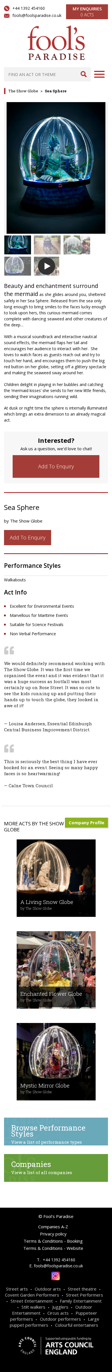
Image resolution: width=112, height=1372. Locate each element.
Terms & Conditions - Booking (53, 1241)
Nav (99, 74)
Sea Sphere (56, 90)
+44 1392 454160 (28, 8)
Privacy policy (53, 1234)
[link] (56, 466)
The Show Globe (23, 90)
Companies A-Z (53, 1226)
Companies (41, 1167)
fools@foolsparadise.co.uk (36, 15)
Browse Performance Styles (48, 1134)
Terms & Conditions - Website (53, 1248)
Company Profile (86, 822)
